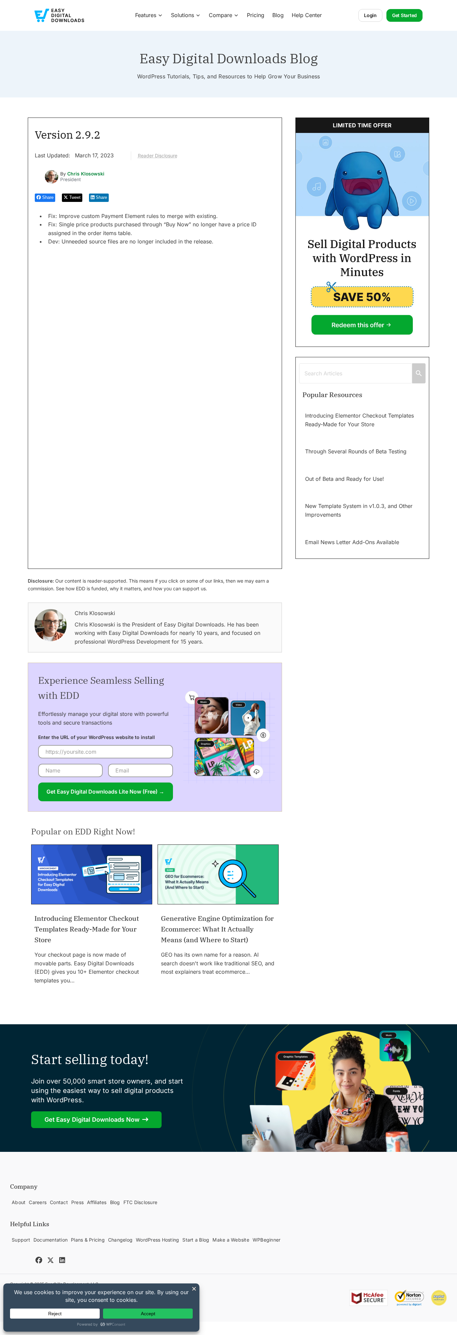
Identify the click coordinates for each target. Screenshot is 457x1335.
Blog (278, 15)
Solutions (182, 15)
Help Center (307, 15)
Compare (220, 15)
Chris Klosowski (85, 173)
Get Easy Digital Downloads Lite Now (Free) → (105, 791)
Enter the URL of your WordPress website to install (96, 737)
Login (370, 15)
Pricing (255, 15)
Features (145, 15)
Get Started (404, 15)
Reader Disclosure (157, 155)
